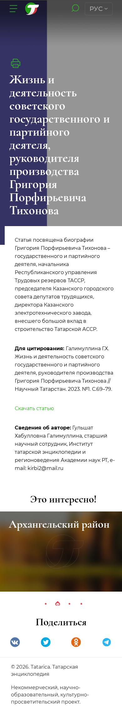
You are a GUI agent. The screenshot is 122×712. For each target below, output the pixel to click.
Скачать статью (34, 408)
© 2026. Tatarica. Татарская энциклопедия (44, 670)
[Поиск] (75, 8)
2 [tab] (57, 603)
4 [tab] (81, 603)
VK (15, 642)
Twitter (46, 642)
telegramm (107, 642)
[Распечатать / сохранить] (15, 63)
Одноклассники (76, 642)
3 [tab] (69, 603)
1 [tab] (45, 603)
